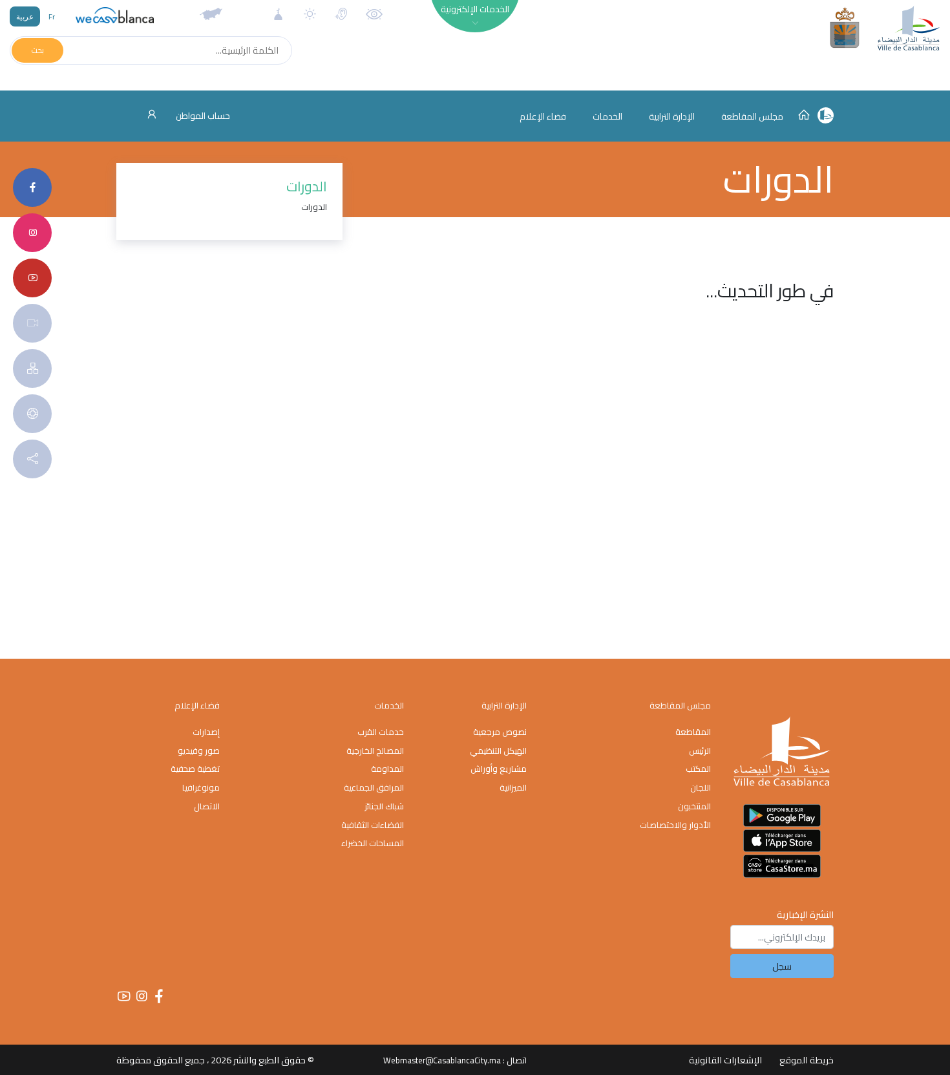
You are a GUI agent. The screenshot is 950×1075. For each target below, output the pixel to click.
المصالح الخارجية (375, 750)
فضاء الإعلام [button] (543, 116)
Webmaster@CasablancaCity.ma (442, 1060)
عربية (25, 16)
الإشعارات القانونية (725, 1060)
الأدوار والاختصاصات (675, 825)
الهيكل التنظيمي (498, 750)
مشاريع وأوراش (498, 768)
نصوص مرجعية (500, 732)
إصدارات (206, 732)
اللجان (700, 787)
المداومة (387, 768)
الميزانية (513, 787)
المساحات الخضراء (372, 843)
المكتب (698, 768)
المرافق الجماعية (374, 787)
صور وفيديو (199, 750)
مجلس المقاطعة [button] (752, 116)
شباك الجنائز (384, 806)
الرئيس (700, 750)
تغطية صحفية (195, 768)
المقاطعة (693, 732)
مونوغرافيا (201, 787)
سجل (782, 966)
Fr (51, 16)
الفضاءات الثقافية (372, 825)
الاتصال (207, 806)
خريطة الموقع (806, 1060)
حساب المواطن (202, 115)
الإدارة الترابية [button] (672, 116)
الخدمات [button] (607, 116)
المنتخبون (694, 806)
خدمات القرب (380, 732)
